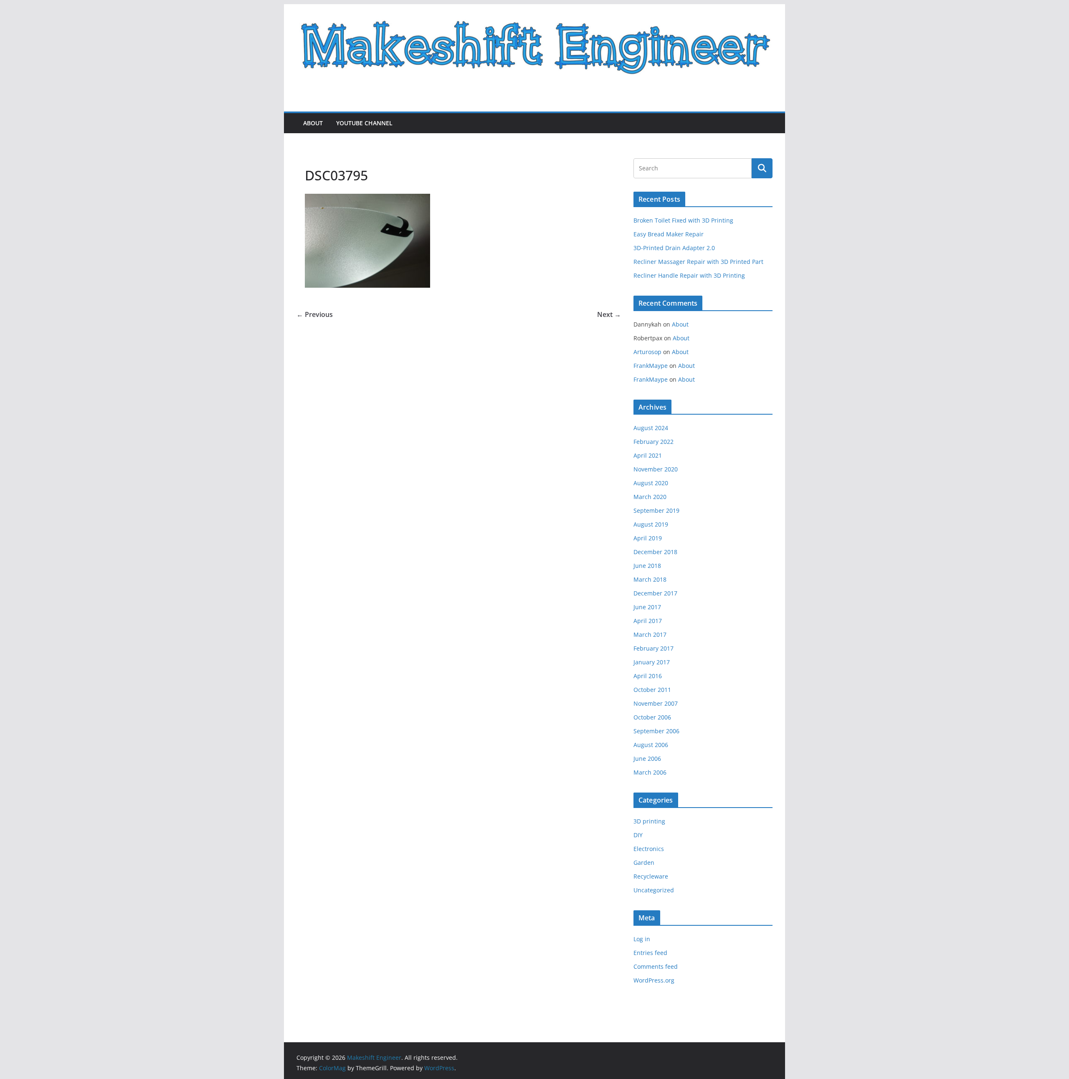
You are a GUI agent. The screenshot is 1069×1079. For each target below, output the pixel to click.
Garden (643, 862)
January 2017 (651, 662)
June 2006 (647, 758)
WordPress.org (653, 980)
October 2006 (652, 717)
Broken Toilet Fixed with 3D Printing (683, 220)
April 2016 (647, 676)
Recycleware (650, 876)
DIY (638, 835)
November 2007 (655, 703)
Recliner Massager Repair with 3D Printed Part (698, 262)
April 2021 (647, 455)
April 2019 (647, 538)
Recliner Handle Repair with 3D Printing (689, 275)
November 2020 (655, 469)
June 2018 (647, 566)
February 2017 (653, 648)
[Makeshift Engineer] (534, 10)
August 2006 (650, 745)
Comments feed (655, 966)
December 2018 (655, 552)
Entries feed (650, 953)
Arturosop (647, 352)
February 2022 (653, 442)
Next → (609, 314)
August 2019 (650, 524)
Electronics (648, 849)
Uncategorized (653, 890)
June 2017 (647, 607)
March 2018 (649, 579)
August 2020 (650, 483)
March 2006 (649, 772)
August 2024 (650, 428)
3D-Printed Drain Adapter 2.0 (674, 248)
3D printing (649, 821)
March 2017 (649, 634)
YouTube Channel (364, 123)
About (313, 123)
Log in (641, 939)
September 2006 (656, 731)
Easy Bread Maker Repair (668, 234)
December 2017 (655, 593)
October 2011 (652, 690)
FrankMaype (650, 366)
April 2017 (647, 621)
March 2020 (649, 497)
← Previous (314, 314)
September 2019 (656, 510)
